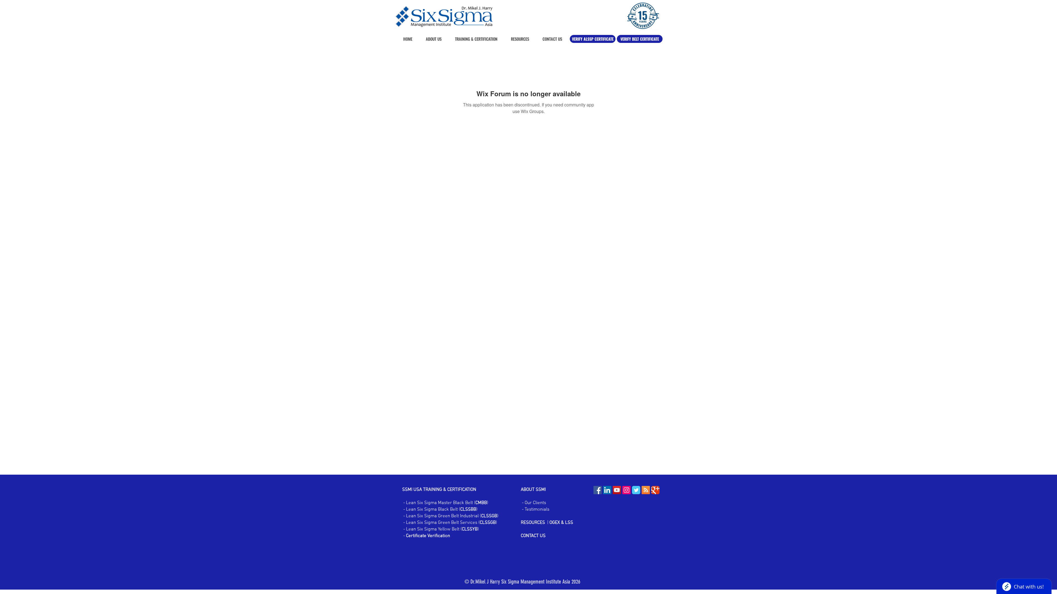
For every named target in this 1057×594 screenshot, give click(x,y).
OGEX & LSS (561, 523)
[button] (517, 39)
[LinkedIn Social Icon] (607, 490)
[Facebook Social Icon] (597, 490)
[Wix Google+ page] (655, 490)
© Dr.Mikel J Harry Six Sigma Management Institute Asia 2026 (522, 581)
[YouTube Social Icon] (617, 490)
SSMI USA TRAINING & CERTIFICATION (439, 490)
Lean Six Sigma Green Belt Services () (451, 523)
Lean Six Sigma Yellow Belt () (442, 529)
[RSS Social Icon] (646, 490)
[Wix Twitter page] (636, 490)
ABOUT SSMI (534, 490)
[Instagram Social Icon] (626, 490)
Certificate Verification (428, 536)
